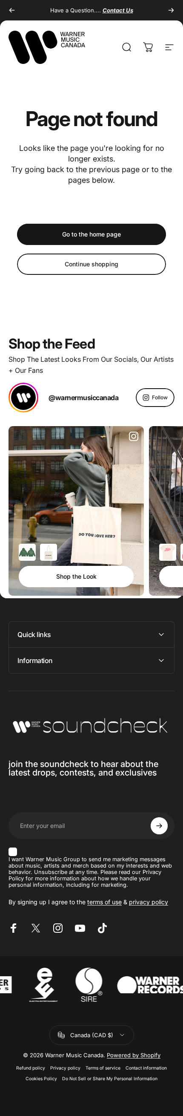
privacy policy (148, 901)
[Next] (171, 10)
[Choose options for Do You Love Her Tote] (48, 552)
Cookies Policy (41, 1078)
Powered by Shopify (133, 1055)
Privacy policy (65, 1068)
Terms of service (103, 1068)
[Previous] (12, 10)
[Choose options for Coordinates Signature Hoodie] (27, 552)
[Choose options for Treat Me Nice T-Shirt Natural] (167, 552)
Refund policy (30, 1068)
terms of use (104, 901)
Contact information (146, 1068)
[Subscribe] (159, 825)
